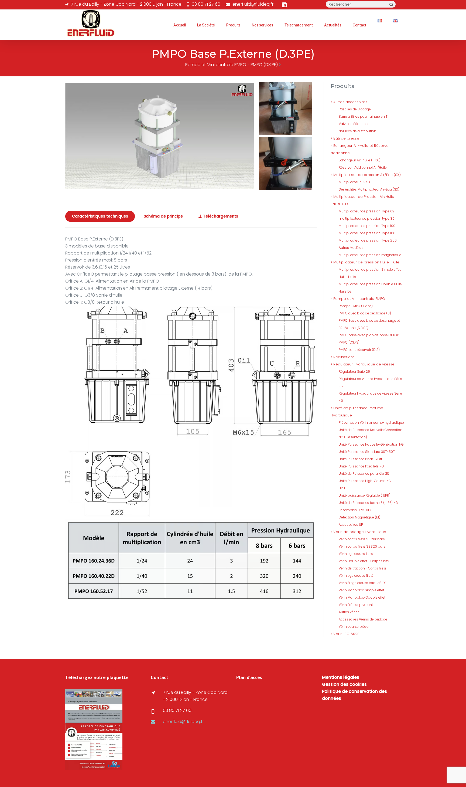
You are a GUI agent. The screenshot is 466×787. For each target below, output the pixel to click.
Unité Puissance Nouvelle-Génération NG (371, 444)
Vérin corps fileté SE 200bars (362, 539)
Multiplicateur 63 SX (354, 182)
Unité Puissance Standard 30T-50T (367, 451)
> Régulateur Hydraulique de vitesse (363, 364)
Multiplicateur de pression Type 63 (366, 211)
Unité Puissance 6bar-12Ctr (360, 459)
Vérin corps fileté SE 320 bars (362, 546)
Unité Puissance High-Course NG (365, 481)
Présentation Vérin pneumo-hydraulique (371, 422)
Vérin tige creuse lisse (356, 553)
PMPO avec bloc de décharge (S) (365, 313)
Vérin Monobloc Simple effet (361, 590)
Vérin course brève (354, 626)
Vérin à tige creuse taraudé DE (362, 583)
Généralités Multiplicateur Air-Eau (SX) (369, 189)
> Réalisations (343, 356)
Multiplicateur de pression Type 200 (368, 240)
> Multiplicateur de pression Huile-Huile (365, 262)
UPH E (343, 488)
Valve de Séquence (354, 123)
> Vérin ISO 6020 (345, 633)
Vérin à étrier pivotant (356, 604)
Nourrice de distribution (357, 131)
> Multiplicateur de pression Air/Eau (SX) (366, 174)
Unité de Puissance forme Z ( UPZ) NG (368, 502)
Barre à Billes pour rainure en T (363, 116)
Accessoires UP (351, 524)
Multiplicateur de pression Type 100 (367, 225)
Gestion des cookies (344, 684)
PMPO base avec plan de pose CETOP (369, 335)
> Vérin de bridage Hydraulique (358, 531)
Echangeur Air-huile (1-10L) (360, 160)
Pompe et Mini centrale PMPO (215, 65)
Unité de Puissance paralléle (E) (364, 473)
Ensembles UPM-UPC (355, 510)
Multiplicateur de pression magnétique (370, 255)
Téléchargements (220, 216)
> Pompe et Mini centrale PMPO (358, 298)
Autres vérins (349, 612)
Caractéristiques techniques (100, 216)
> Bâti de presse (345, 138)
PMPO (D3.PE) (264, 65)
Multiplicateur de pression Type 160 (367, 233)
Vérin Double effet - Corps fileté (364, 561)
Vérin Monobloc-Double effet (362, 597)
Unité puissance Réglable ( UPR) (364, 495)
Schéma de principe (163, 216)
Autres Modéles (351, 247)
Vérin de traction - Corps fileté (362, 568)
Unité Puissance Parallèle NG (361, 466)
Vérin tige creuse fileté (356, 575)
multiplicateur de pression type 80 (367, 218)
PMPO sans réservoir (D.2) (359, 349)
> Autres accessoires (349, 101)
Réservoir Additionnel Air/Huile (363, 167)
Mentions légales (340, 677)
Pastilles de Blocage (355, 109)
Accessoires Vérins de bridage (363, 619)
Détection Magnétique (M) (359, 517)
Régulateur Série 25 (354, 371)
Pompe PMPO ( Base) (356, 306)
